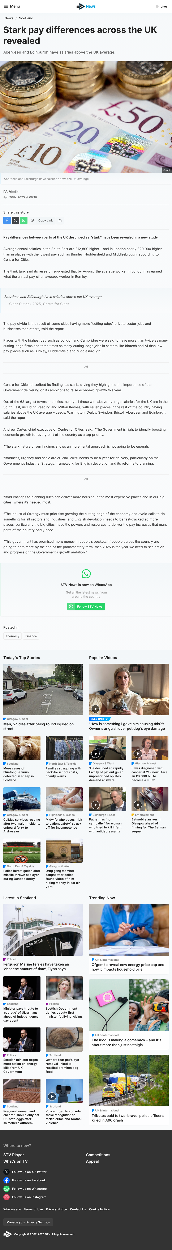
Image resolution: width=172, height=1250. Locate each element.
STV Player (13, 1155)
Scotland (26, 18)
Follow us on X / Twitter (29, 1172)
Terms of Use (33, 1209)
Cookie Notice (99, 1209)
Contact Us (78, 1209)
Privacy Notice (56, 1209)
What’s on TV (15, 1161)
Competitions (98, 1155)
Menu (15, 6)
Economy (12, 636)
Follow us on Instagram (29, 1197)
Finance (31, 636)
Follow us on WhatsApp (29, 1188)
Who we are (12, 1209)
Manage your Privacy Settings (28, 1222)
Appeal (92, 1161)
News (8, 18)
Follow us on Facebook (29, 1180)
